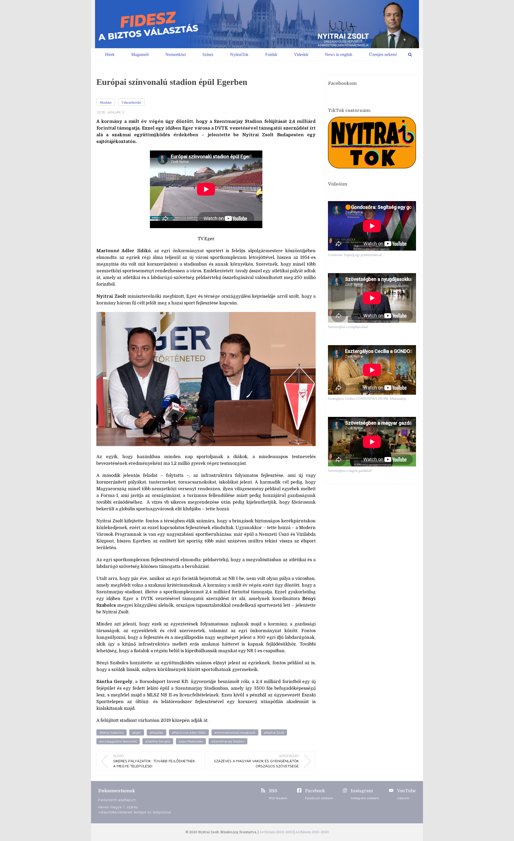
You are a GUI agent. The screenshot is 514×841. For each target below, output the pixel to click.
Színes (207, 54)
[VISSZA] (410, 54)
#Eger (136, 732)
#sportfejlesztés (191, 741)
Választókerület (131, 102)
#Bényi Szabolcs (111, 732)
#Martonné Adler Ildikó (189, 732)
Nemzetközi (175, 54)
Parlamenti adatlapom (117, 799)
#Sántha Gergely (157, 741)
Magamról (140, 54)
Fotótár (271, 54)
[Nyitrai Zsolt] (257, 24)
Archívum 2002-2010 (276, 832)
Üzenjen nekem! (383, 54)
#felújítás (156, 732)
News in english (338, 54)
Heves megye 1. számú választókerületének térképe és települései (134, 809)
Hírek (110, 54)
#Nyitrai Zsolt (274, 732)
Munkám (105, 102)
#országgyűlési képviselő (118, 741)
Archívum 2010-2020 (312, 832)
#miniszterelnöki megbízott (234, 732)
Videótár (301, 54)
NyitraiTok (239, 54)
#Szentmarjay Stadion (227, 741)
